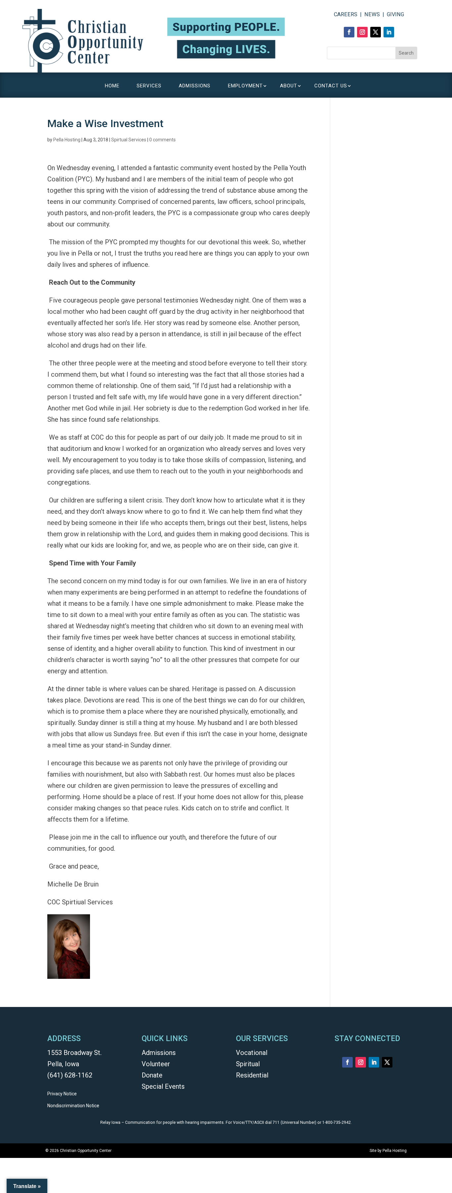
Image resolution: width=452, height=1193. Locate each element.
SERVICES (149, 86)
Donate (152, 1075)
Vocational (251, 1053)
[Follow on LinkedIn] (389, 32)
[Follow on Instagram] (362, 32)
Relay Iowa (110, 1122)
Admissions (159, 1053)
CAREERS (345, 14)
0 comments (162, 139)
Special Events (163, 1086)
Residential (252, 1075)
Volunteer (156, 1064)
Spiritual (248, 1064)
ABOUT (288, 86)
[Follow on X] (375, 32)
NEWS (372, 14)
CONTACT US (330, 86)
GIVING (395, 14)
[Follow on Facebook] (349, 32)
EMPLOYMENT (245, 86)
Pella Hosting (66, 139)
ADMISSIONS (194, 86)
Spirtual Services (128, 139)
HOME (112, 86)
